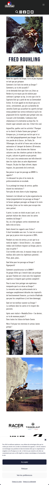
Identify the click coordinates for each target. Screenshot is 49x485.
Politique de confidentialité (29, 481)
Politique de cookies (17, 481)
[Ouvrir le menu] (43, 4)
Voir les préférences (24, 475)
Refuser (24, 469)
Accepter (24, 462)
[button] (45, 440)
